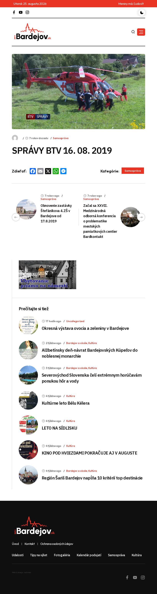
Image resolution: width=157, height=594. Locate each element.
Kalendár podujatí (89, 555)
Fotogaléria (62, 555)
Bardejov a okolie (76, 343)
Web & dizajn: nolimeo (21, 572)
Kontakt (30, 544)
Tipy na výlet (38, 555)
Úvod (15, 544)
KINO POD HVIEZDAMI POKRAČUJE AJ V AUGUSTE (89, 453)
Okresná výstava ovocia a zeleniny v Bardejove (85, 328)
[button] (141, 32)
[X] (48, 171)
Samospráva (61, 138)
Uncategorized (75, 321)
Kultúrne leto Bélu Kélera (66, 403)
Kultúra (92, 343)
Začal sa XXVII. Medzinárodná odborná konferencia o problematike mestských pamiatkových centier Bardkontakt (100, 221)
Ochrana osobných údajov (56, 544)
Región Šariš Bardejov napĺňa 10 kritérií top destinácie (92, 478)
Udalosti (17, 555)
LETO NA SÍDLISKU (59, 428)
